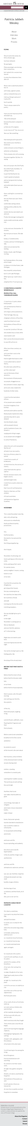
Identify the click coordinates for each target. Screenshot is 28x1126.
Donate (25, 1123)
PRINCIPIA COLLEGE (7, 1105)
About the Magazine (21, 1116)
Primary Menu (26, 7)
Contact (24, 1119)
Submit (25, 1121)
